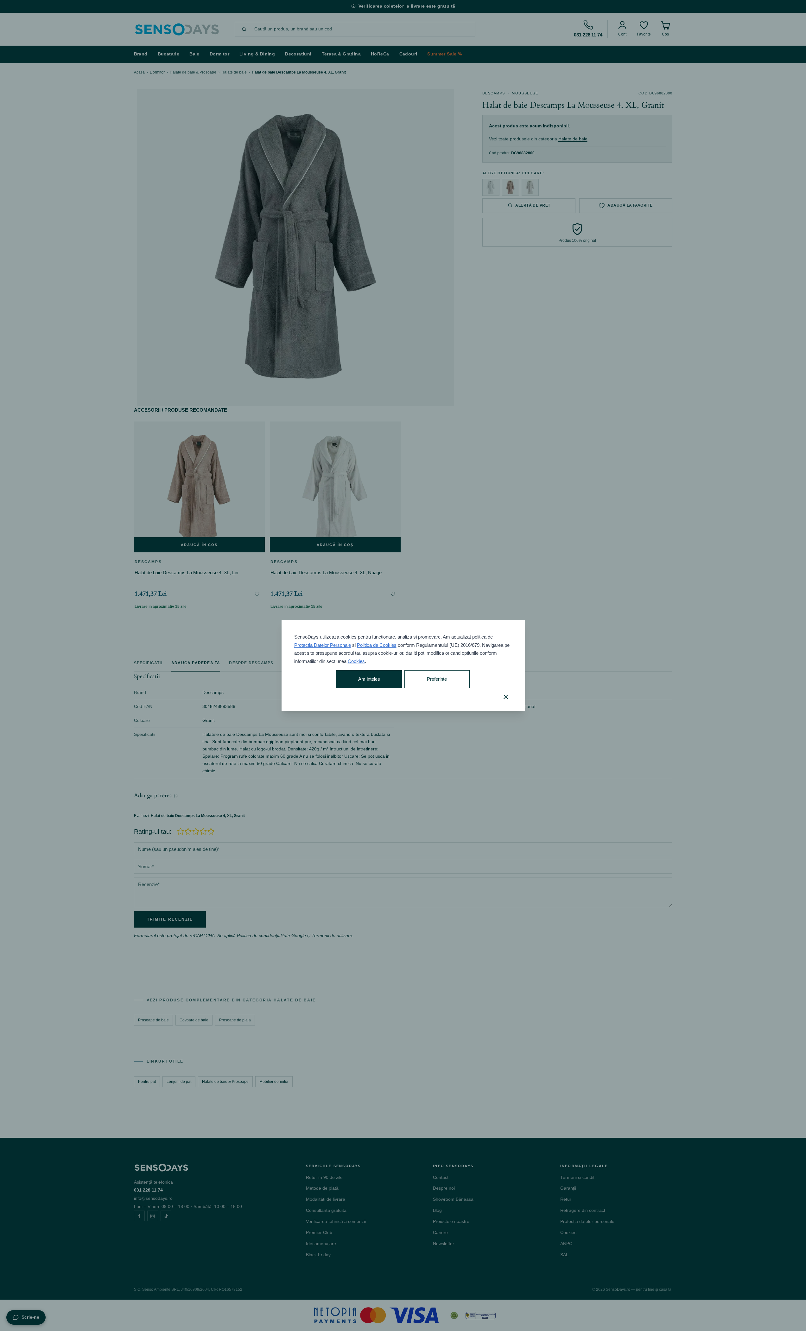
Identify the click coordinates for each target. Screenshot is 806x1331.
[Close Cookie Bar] (506, 697)
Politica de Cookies (377, 645)
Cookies (356, 661)
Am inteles (369, 679)
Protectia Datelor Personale (322, 645)
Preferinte (437, 679)
